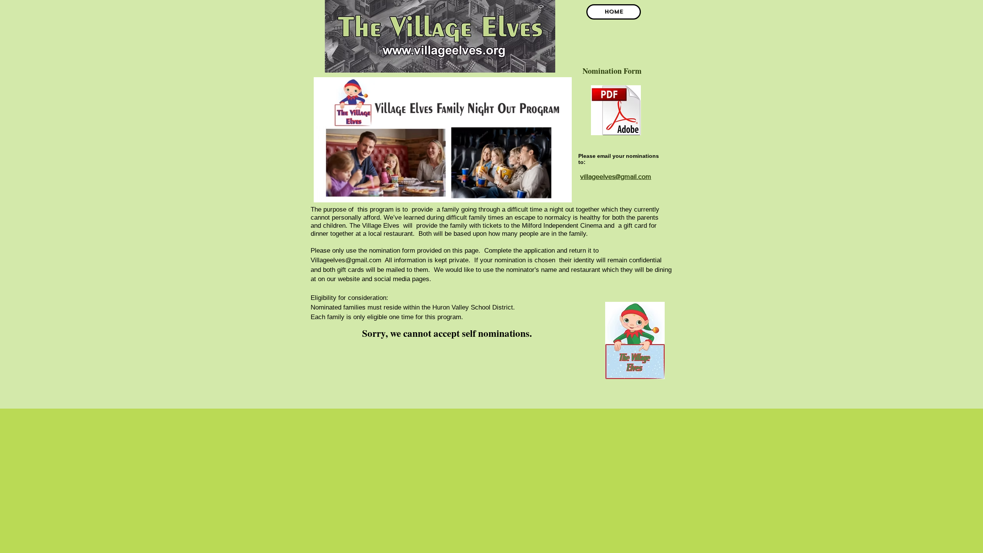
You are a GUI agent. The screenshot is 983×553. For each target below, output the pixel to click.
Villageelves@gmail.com (346, 260)
